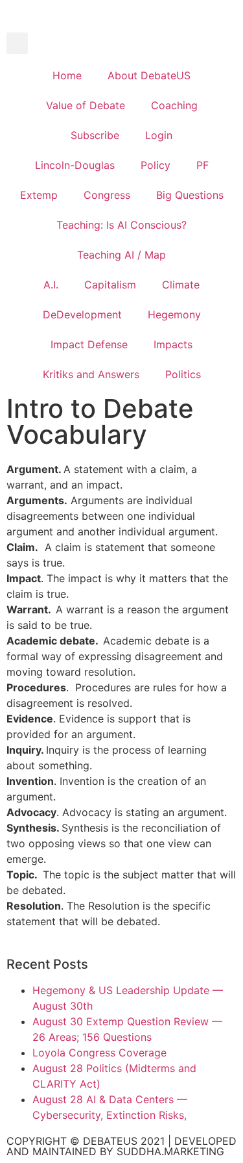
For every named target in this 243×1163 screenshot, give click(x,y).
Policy (155, 165)
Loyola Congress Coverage (99, 1052)
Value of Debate (85, 105)
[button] (17, 43)
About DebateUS (149, 75)
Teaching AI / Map (121, 254)
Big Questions (190, 194)
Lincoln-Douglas (75, 165)
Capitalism (110, 284)
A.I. (50, 284)
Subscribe (95, 135)
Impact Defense (89, 344)
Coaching (174, 105)
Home (67, 75)
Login (158, 135)
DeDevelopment (82, 314)
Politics (183, 374)
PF (202, 165)
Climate (181, 284)
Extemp (39, 194)
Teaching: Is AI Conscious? (121, 224)
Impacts (173, 344)
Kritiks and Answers (91, 374)
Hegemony (174, 314)
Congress (107, 194)
